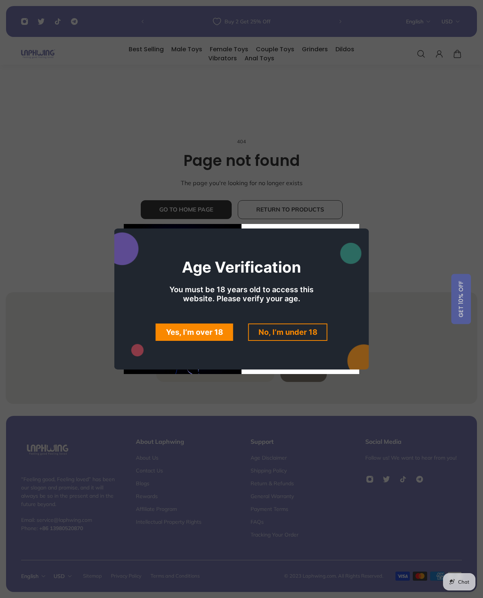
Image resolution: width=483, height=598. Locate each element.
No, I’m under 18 (287, 332)
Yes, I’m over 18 (194, 332)
